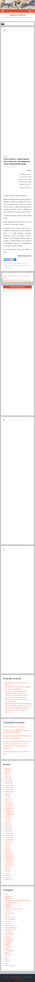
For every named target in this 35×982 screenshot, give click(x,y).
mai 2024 (7, 823)
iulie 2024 (7, 819)
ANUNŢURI (8, 898)
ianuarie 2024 (8, 831)
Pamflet (7, 944)
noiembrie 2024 (9, 810)
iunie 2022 (8, 871)
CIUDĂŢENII (8, 906)
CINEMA (7, 904)
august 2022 (8, 867)
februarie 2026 (9, 781)
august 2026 (8, 768)
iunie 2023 (8, 846)
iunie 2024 (8, 821)
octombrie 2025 (9, 789)
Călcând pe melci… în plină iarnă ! (17, 726)
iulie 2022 (7, 869)
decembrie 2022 (9, 858)
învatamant (8, 938)
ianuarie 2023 (8, 856)
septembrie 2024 (9, 814)
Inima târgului (8, 932)
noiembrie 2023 (9, 835)
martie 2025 (8, 802)
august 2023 (8, 842)
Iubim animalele (9, 940)
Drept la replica (9, 913)
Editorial (7, 915)
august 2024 (8, 816)
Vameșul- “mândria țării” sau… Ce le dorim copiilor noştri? (16, 276)
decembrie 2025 (9, 785)
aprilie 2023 (8, 850)
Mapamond (8, 942)
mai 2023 (7, 848)
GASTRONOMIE (9, 925)
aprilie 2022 (8, 875)
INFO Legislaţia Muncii (11, 927)
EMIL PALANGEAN (10, 919)
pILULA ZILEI (8, 946)
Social (6, 957)
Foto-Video (8, 923)
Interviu (7, 936)
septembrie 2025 (9, 791)
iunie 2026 (8, 772)
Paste (26, 263)
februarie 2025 (9, 804)
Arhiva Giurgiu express (11, 902)
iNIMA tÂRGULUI (9, 934)
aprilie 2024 (8, 825)
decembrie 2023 (9, 833)
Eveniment (7, 921)
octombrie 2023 (9, 837)
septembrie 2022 (9, 865)
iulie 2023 (7, 844)
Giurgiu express (17, 15)
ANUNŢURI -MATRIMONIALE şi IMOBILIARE (17, 900)
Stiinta (6, 963)
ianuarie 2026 (8, 783)
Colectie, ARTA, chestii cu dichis (13, 909)
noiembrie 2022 (9, 860)
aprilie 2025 (8, 800)
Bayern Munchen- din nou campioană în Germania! (17, 280)
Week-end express (10, 965)
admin (5, 167)
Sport (6, 959)
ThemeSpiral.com (17, 979)
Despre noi (8, 911)
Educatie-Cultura (9, 917)
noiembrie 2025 (9, 787)
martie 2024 (8, 827)
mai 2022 (7, 873)
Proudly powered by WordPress (11, 977)
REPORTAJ (8, 955)
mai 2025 (7, 798)
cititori (5, 263)
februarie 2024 (9, 829)
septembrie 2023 (9, 839)
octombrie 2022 (9, 862)
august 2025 (8, 793)
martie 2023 (8, 852)
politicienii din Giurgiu (19, 265)
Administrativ (8, 896)
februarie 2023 (9, 854)
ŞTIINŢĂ (7, 961)
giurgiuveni (20, 263)
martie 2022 (8, 877)
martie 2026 (8, 779)
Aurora (5, 736)
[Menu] (2, 11)
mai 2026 (7, 774)
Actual (5, 156)
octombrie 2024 (9, 812)
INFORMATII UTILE (10, 929)
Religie (7, 952)
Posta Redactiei (9, 950)
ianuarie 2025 (8, 806)
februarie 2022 (9, 879)
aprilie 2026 (8, 777)
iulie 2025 (7, 795)
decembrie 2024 (9, 808)
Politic (6, 948)
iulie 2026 (7, 770)
